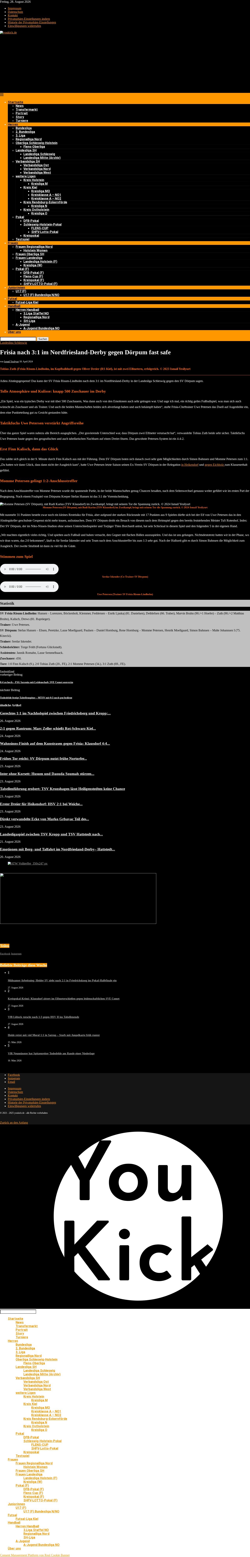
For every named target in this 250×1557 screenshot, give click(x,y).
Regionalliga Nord (29, 139)
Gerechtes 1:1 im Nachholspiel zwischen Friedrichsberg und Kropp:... (55, 713)
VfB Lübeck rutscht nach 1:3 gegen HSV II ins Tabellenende (43, 1017)
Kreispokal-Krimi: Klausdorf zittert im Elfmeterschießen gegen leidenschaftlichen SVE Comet (64, 998)
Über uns (14, 332)
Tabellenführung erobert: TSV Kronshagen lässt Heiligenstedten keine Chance (62, 789)
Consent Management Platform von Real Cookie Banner (35, 1555)
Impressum (14, 8)
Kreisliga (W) (32, 265)
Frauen (13, 243)
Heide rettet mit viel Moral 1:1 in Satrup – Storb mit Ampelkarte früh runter (54, 1035)
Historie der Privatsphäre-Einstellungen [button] (32, 22)
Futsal (12, 298)
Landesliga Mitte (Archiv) (42, 158)
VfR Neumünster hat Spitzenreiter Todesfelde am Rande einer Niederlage (51, 1053)
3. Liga (20, 135)
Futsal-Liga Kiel (27, 302)
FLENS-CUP (39, 228)
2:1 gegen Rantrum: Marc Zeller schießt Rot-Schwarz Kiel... (48, 728)
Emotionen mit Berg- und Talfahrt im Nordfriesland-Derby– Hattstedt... (57, 849)
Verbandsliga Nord (37, 169)
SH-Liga (29, 321)
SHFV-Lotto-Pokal (44, 232)
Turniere (22, 121)
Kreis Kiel (30, 187)
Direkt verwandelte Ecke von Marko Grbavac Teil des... (44, 819)
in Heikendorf (189, 464)
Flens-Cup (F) (33, 276)
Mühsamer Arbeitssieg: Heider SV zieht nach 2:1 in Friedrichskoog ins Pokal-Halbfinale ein (62, 980)
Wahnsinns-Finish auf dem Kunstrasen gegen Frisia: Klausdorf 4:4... (55, 743)
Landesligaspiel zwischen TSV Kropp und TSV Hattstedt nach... (51, 834)
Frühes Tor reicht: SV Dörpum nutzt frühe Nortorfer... (43, 758)
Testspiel (22, 239)
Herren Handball (27, 310)
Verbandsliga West (37, 172)
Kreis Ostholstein (36, 210)
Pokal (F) (22, 269)
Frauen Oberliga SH (30, 254)
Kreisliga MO (40, 191)
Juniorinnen (16, 287)
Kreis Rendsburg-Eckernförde (45, 202)
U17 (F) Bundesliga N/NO (41, 295)
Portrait (22, 113)
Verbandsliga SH (28, 161)
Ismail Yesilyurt (11, 361)
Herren (13, 124)
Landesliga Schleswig (39, 154)
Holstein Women (35, 250)
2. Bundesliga (25, 132)
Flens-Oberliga (34, 146)
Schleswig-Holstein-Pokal (42, 224)
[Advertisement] (125, 63)
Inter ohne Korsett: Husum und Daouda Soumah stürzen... (47, 774)
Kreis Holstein (33, 180)
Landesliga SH (26, 150)
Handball (14, 306)
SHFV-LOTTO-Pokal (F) (40, 284)
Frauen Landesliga (29, 258)
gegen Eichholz (215, 464)
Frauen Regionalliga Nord (34, 247)
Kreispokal (31, 235)
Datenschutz (15, 11)
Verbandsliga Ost (36, 165)
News (20, 106)
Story (20, 117)
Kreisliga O (39, 213)
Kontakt (13, 15)
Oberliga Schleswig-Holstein (36, 143)
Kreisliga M (39, 184)
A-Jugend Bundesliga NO (41, 328)
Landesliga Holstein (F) (40, 261)
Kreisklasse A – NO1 (46, 195)
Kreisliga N (39, 206)
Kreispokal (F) (33, 280)
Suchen (42, 339)
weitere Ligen (26, 176)
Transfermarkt (27, 109)
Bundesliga (24, 128)
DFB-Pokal (31, 221)
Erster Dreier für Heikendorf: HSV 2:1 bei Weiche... (41, 804)
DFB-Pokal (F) (33, 273)
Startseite (15, 102)
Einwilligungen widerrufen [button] (24, 26)
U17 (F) (21, 291)
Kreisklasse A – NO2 (46, 198)
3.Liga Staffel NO (36, 313)
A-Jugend (23, 324)
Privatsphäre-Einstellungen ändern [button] (29, 18)
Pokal (20, 217)
